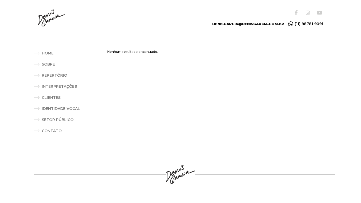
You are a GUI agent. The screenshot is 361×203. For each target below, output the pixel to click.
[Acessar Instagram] (309, 13)
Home (48, 53)
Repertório (54, 75)
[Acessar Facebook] (298, 13)
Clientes (51, 97)
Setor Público (57, 119)
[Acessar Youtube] (320, 13)
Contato (52, 130)
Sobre (48, 64)
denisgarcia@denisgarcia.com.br (248, 24)
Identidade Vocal (61, 108)
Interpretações (59, 86)
